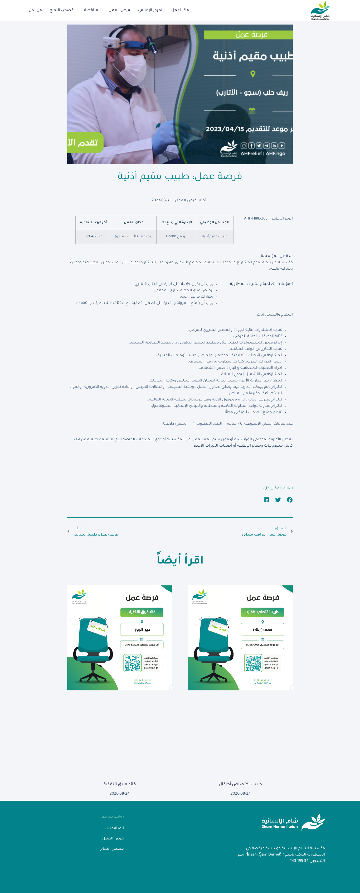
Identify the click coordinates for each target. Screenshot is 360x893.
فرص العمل (119, 10)
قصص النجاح (62, 10)
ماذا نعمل (180, 10)
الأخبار (203, 201)
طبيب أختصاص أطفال (240, 784)
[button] (290, 500)
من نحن (35, 10)
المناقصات (91, 10)
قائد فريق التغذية (120, 784)
